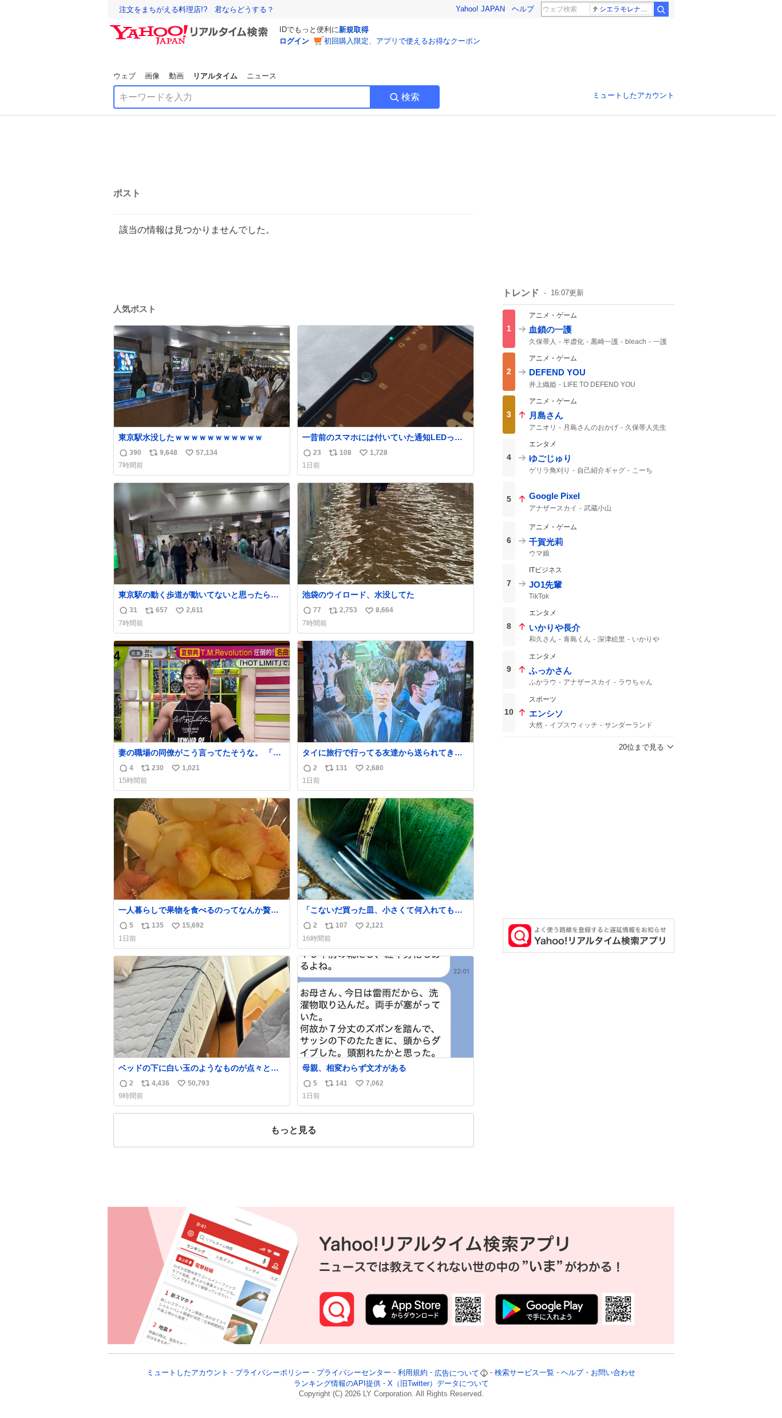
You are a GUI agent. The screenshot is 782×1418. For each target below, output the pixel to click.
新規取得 (354, 29)
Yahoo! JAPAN (480, 9)
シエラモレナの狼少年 (626, 9)
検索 (410, 97)
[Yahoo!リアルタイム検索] (191, 28)
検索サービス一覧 (524, 1373)
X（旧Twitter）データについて (438, 1383)
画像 (152, 76)
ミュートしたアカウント (633, 95)
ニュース (262, 76)
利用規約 (413, 1373)
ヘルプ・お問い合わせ (598, 1373)
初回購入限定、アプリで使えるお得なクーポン (402, 41)
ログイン (294, 41)
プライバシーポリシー (272, 1373)
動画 (176, 76)
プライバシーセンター (354, 1373)
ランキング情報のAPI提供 (337, 1383)
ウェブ (124, 76)
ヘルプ (523, 9)
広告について (457, 1373)
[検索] (661, 9)
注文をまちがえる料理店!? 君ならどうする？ (196, 9)
